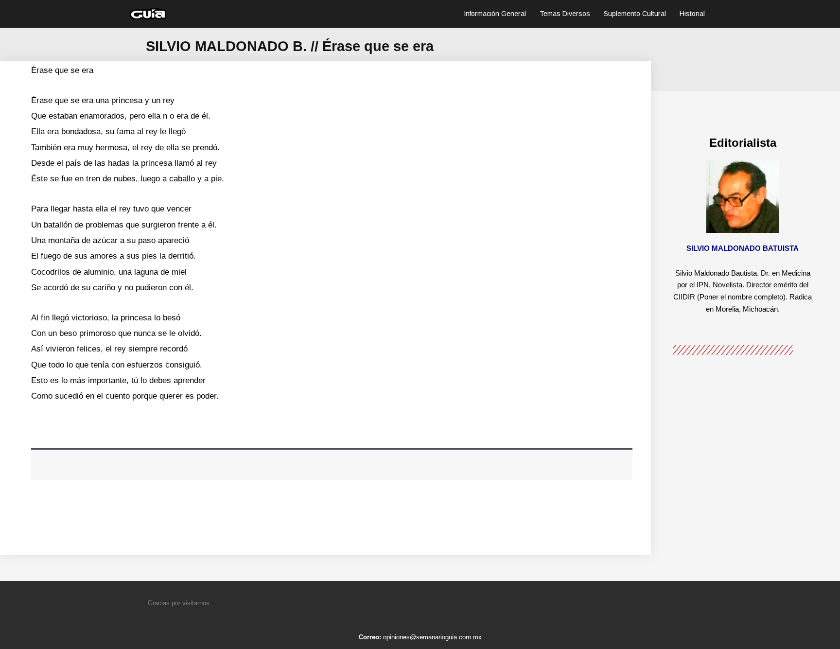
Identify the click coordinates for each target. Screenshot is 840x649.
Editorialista (742, 142)
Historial (692, 14)
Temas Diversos (565, 14)
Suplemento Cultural (635, 14)
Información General (495, 14)
